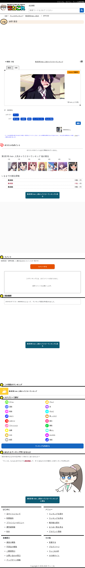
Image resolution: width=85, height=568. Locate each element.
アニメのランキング (16, 16)
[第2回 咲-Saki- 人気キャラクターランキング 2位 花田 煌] (22, 166)
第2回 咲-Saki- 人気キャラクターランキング (39, 16)
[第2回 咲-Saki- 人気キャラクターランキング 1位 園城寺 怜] (12, 166)
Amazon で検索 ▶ (73, 72)
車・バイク (53, 416)
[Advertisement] (42, 42)
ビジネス (52, 435)
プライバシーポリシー (15, 523)
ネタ (10, 435)
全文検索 (32, 5)
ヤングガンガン (38, 119)
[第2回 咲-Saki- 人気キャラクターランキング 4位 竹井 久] (42, 166)
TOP (6, 16)
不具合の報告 (11, 547)
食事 (10, 430)
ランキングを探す (56, 514)
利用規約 (10, 518)
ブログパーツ (54, 547)
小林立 (23, 119)
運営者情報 (10, 527)
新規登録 (28, 461)
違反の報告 (10, 542)
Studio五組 (49, 119)
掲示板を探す (54, 523)
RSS (8, 531)
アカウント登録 (55, 531)
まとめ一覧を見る (56, 527)
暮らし (51, 430)
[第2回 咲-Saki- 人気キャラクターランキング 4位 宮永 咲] (52, 166)
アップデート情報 (13, 560)
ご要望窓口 (10, 551)
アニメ (16, 115)
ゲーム (11, 402)
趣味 (50, 425)
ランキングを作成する (42, 446)
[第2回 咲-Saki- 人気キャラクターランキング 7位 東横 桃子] (72, 166)
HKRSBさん (67, 130)
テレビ (51, 411)
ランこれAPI (54, 551)
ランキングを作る (56, 518)
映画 (10, 411)
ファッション (13, 425)
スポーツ (12, 421)
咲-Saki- (16, 119)
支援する (52, 542)
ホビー (11, 416)
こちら (75, 135)
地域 (50, 439)
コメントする (42, 266)
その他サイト (54, 556)
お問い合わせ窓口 (13, 556)
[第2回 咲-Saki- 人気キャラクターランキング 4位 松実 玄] (62, 166)
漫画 (29, 119)
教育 (10, 439)
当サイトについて (13, 514)
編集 (78, 123)
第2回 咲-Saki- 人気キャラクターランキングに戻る (42, 195)
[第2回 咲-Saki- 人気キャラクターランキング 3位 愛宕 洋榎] (32, 166)
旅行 (50, 421)
